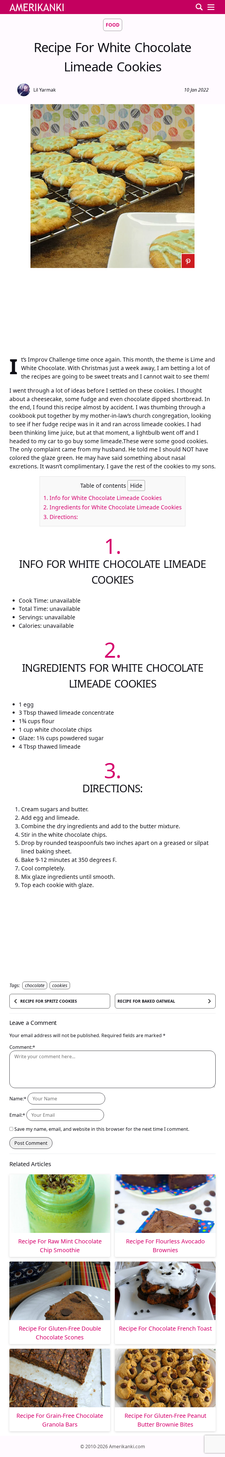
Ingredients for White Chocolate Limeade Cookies (112, 507)
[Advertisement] (112, 309)
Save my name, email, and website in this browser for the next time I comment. (101, 1129)
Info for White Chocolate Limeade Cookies (102, 498)
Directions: (60, 517)
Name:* (17, 1098)
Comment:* (22, 1047)
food (113, 25)
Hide (136, 485)
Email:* (17, 1115)
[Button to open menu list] (211, 7)
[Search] (199, 7)
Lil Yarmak (44, 90)
